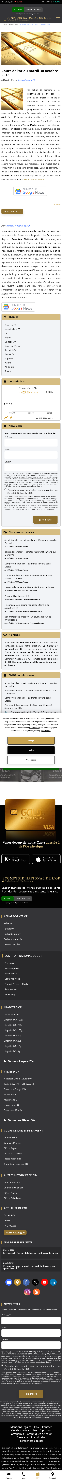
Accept (31, 741)
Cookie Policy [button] (34, 728)
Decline (31, 750)
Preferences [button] (45, 731)
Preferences (31, 760)
